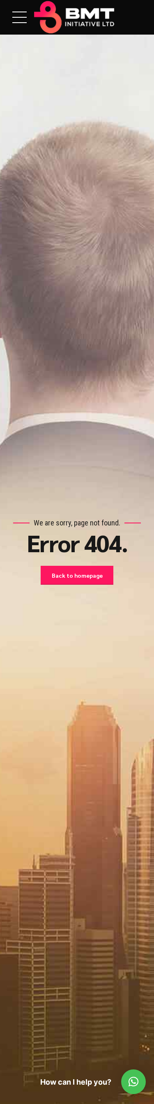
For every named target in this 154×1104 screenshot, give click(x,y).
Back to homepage (77, 575)
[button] (133, 1081)
